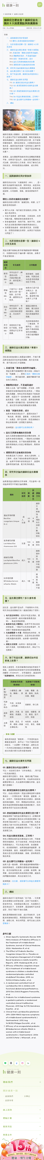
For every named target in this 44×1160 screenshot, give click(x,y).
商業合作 (7, 1135)
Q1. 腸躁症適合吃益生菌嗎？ (24, 82)
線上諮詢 (7, 1110)
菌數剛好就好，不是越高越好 (25, 56)
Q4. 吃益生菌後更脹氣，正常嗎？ (26, 96)
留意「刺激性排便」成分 (23, 59)
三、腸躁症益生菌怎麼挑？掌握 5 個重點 (23, 50)
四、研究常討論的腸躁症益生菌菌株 (21, 68)
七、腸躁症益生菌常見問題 (17, 79)
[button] (40, 4)
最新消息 (7, 1126)
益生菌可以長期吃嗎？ (24, 427)
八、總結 (10, 103)
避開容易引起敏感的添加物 (24, 65)
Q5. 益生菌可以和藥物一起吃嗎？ (26, 99)
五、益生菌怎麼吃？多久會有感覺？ (21, 71)
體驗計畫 (7, 1118)
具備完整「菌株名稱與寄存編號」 (26, 53)
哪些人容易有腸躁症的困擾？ (24, 41)
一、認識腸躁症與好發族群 (17, 38)
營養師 (5, 923)
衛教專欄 (8, 14)
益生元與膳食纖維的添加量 (24, 62)
